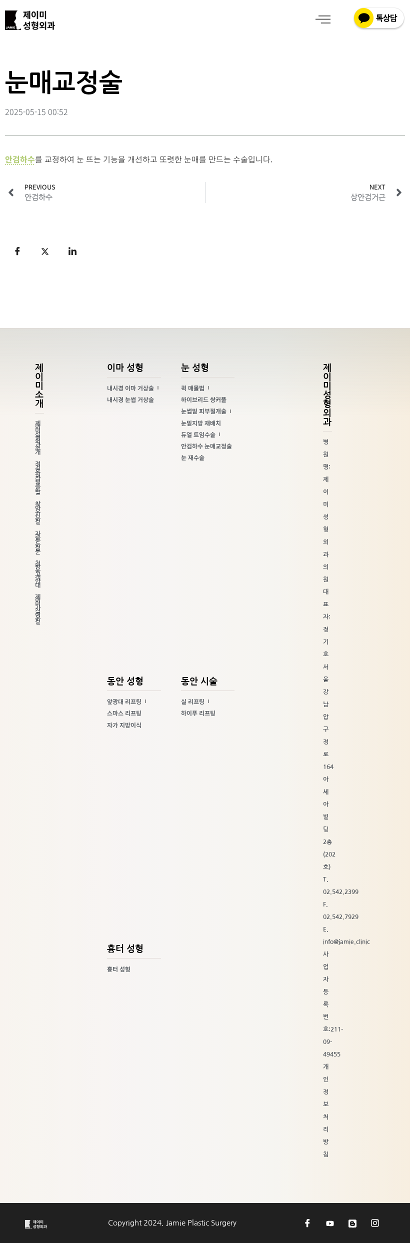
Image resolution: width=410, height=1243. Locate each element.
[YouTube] (330, 1223)
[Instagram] (375, 1223)
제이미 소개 (39, 386)
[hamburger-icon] (323, 20)
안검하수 (20, 159)
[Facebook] (307, 1223)
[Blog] (352, 1223)
